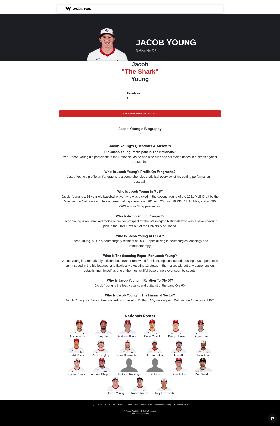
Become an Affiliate (181, 405)
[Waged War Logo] (78, 8)
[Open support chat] (272, 418)
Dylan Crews (76, 374)
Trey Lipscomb (164, 393)
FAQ (92, 405)
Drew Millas (179, 374)
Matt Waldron (203, 374)
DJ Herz (155, 374)
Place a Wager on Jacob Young (140, 113)
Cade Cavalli (152, 336)
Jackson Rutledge (129, 374)
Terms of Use (132, 405)
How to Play (101, 405)
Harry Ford (104, 336)
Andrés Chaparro (102, 374)
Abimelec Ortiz (79, 336)
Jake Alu (178, 355)
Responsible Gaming (163, 405)
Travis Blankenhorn (127, 355)
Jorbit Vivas (76, 355)
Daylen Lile (201, 336)
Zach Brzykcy (101, 355)
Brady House (176, 336)
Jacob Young (115, 393)
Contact (112, 405)
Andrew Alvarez (128, 336)
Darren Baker (154, 355)
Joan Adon (203, 355)
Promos (121, 405)
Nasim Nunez (140, 393)
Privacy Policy (146, 405)
